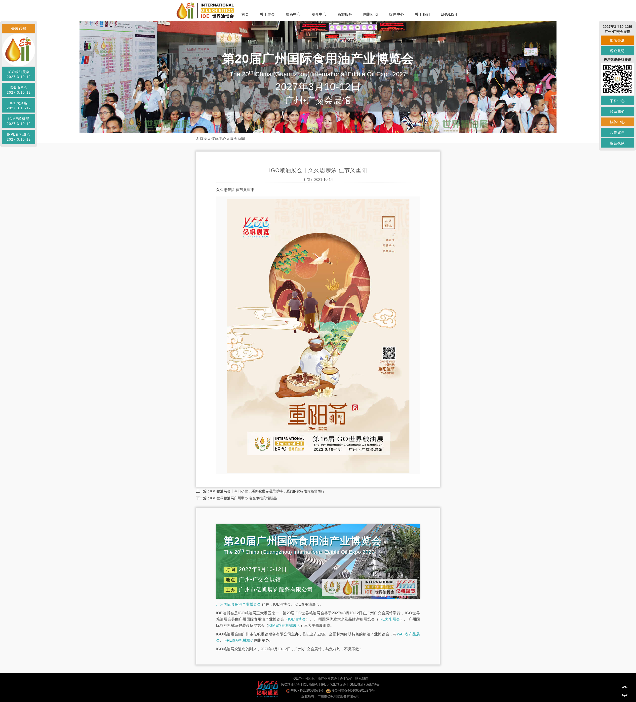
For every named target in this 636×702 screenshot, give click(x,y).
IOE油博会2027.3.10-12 (19, 89)
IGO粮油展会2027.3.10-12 (19, 74)
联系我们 (361, 678)
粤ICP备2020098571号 (307, 690)
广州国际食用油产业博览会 (238, 604)
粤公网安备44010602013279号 (353, 690)
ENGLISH (449, 14)
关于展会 (267, 14)
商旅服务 (344, 14)
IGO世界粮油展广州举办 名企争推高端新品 (243, 498)
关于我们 (422, 14)
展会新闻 (237, 138)
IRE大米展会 (389, 619)
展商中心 (293, 14)
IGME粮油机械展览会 (364, 684)
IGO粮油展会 (290, 684)
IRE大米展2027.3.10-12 (19, 105)
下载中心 (617, 101)
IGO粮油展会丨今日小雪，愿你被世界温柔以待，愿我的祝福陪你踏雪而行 (267, 491)
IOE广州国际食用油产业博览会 (314, 678)
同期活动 (370, 14)
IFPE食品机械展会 (239, 640)
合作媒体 (617, 132)
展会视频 (617, 143)
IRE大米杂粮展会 (333, 684)
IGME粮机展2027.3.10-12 (19, 121)
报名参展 (617, 40)
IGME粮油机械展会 (284, 625)
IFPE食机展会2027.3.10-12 (19, 136)
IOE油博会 (297, 619)
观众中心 (319, 14)
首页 (245, 14)
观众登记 (617, 51)
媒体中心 (396, 14)
